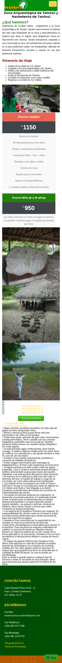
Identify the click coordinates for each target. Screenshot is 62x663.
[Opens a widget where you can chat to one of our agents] (51, 658)
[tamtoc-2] (31, 371)
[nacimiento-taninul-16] (31, 413)
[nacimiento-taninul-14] (31, 408)
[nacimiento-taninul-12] (31, 406)
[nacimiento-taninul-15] (31, 411)
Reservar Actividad (31, 418)
